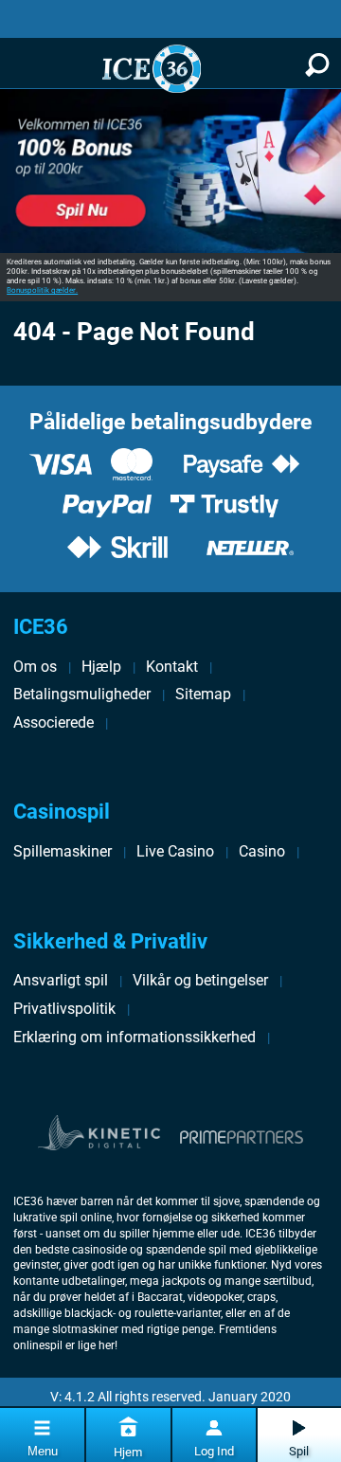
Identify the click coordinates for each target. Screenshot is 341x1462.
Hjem (128, 1452)
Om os (35, 667)
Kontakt (172, 667)
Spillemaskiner (62, 851)
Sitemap (203, 694)
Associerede (53, 722)
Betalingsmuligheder (82, 694)
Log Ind (214, 1451)
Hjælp (101, 667)
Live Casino (175, 851)
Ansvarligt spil (60, 980)
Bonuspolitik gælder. (42, 290)
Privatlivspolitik (64, 1009)
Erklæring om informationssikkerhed (134, 1037)
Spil (299, 1451)
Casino (262, 851)
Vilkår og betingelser (200, 980)
